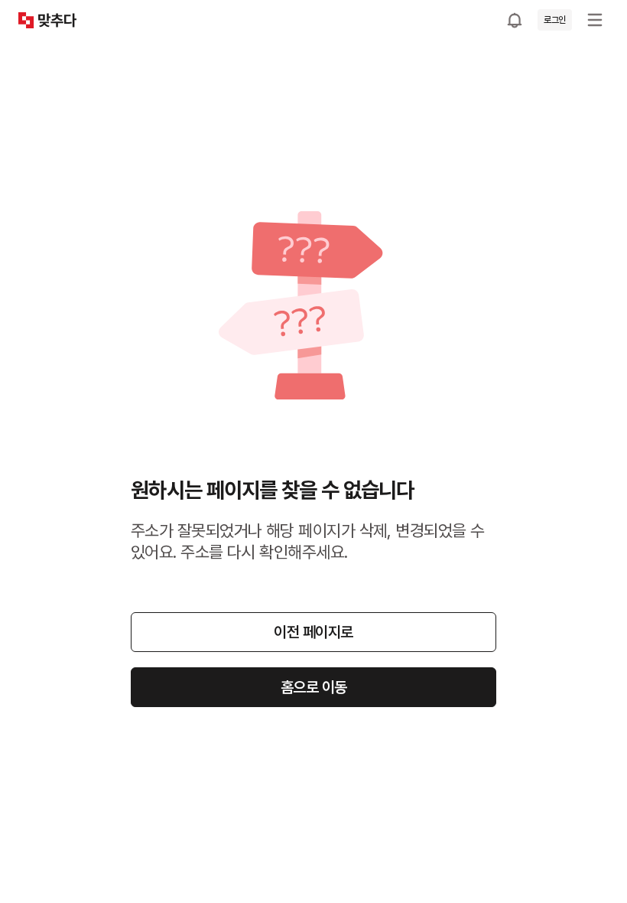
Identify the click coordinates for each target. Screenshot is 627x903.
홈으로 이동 (314, 687)
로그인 (555, 20)
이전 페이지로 (313, 632)
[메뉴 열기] (595, 20)
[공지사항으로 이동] (514, 20)
